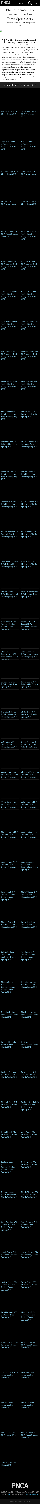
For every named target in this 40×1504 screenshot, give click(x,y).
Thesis (20, 2)
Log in (36, 3)
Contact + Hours (32, 1494)
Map (9, 1494)
